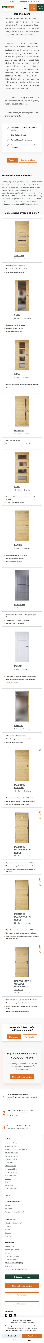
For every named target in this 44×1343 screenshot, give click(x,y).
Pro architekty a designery (14, 1263)
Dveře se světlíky (11, 1169)
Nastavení (12, 1336)
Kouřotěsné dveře (11, 1159)
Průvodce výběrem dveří (13, 1223)
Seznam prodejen (28, 160)
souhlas (12, 1328)
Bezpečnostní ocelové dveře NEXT (17, 1149)
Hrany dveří (9, 1185)
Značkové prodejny (11, 1259)
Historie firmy (9, 1246)
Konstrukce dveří (11, 1188)
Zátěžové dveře (10, 1166)
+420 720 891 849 (24, 2)
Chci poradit (14, 1037)
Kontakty (8, 1226)
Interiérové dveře (11, 1143)
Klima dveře (9, 1162)
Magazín (8, 1233)
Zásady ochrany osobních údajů (16, 1269)
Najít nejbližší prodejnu (22, 1077)
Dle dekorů (8, 1208)
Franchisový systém (12, 1256)
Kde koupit (33, 7)
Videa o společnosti (12, 1249)
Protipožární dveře (11, 1153)
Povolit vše (32, 1336)
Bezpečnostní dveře (12, 1146)
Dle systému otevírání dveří (14, 1212)
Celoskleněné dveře (12, 1172)
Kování (7, 1182)
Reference (8, 1266)
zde (29, 1340)
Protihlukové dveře (11, 1156)
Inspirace (8, 1195)
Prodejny (8, 1229)
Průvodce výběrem (40, 7)
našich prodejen (12, 1115)
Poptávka (13, 160)
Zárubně (8, 1179)
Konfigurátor (30, 1037)
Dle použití (8, 1205)
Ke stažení (8, 1236)
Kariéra (7, 1253)
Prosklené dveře (10, 1175)
